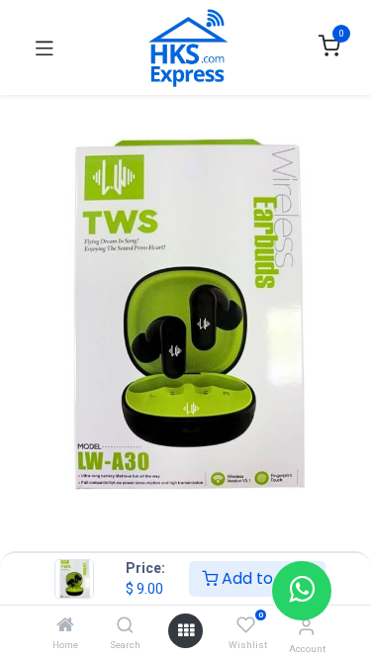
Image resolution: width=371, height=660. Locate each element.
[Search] (125, 625)
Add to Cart (265, 578)
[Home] (65, 625)
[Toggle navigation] (44, 47)
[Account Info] (306, 626)
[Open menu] (186, 630)
